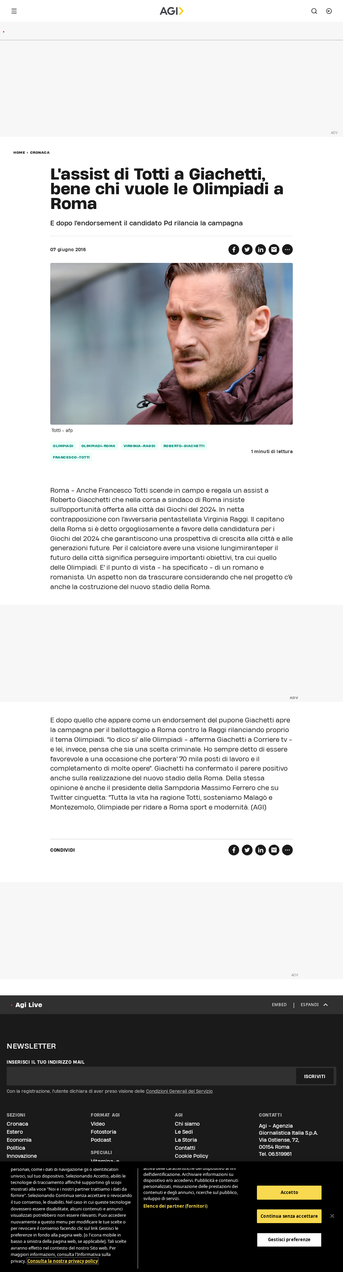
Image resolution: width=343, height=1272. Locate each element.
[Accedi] (329, 11)
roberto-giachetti (184, 445)
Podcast (101, 1140)
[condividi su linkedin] (260, 249)
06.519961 (280, 1154)
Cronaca (40, 152)
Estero (15, 1132)
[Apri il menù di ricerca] (314, 11)
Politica (16, 1148)
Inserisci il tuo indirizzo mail (46, 1062)
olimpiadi (63, 445)
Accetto (289, 1192)
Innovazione (22, 1156)
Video (98, 1124)
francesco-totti (71, 457)
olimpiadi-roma (98, 445)
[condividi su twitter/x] (247, 249)
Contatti (185, 1148)
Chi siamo (187, 1124)
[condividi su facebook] (233, 249)
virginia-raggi (139, 445)
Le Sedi (184, 1132)
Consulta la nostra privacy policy (62, 1261)
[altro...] (287, 249)
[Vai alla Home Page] (171, 11)
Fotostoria (103, 1132)
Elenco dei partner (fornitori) (175, 1206)
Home (19, 152)
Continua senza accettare (289, 1216)
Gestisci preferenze (289, 1239)
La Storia (186, 1140)
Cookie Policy (191, 1156)
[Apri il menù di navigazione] (14, 11)
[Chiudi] (332, 1216)
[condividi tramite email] (274, 249)
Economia (19, 1140)
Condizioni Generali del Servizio (179, 1091)
